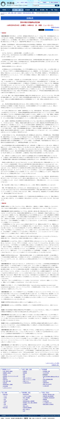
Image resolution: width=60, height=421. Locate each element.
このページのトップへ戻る (52, 363)
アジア (5, 396)
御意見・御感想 (24, 2)
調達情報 (45, 399)
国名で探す (5, 407)
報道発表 (25, 372)
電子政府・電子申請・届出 (48, 394)
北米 (5, 399)
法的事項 (4, 415)
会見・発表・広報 (12, 13)
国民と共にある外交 (47, 384)
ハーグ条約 (25, 399)
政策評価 (5, 382)
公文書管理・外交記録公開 (48, 397)
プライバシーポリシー (21, 415)
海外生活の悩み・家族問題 (28, 401)
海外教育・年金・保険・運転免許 (30, 402)
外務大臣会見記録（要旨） (29, 13)
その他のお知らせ (27, 382)
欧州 (5, 402)
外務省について (6, 369)
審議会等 (5, 377)
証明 (24, 411)
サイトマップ (31, 2)
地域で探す (5, 394)
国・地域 (4, 392)
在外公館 (5, 374)
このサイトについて (7, 387)
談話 (24, 374)
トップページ (4, 13)
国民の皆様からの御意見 (48, 404)
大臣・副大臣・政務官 (7, 371)
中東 (5, 404)
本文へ (18, 2)
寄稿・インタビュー (27, 377)
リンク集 (37, 2)
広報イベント (26, 381)
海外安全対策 (26, 394)
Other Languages (54, 2)
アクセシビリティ (11, 415)
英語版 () (55, 27)
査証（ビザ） (26, 406)
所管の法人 (5, 379)
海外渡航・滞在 (26, 392)
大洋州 (5, 397)
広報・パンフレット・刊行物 (29, 379)
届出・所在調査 (26, 397)
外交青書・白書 (46, 371)
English (44, 2)
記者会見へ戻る (55, 365)
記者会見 (20, 13)
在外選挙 (25, 404)
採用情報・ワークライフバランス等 (10, 376)
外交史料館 (5, 386)
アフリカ (6, 406)
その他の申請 (46, 401)
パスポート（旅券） (27, 396)
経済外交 (45, 380)
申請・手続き (45, 392)
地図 (27, 418)
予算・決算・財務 (7, 381)
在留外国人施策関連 (27, 407)
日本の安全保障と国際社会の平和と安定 (51, 377)
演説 (24, 376)
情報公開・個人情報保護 (48, 396)
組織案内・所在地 (7, 372)
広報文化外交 (46, 382)
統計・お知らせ (26, 409)
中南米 (5, 401)
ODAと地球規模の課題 (48, 379)
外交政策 (44, 369)
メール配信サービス (47, 402)
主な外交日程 (46, 372)
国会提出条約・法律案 (7, 384)
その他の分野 (46, 385)
